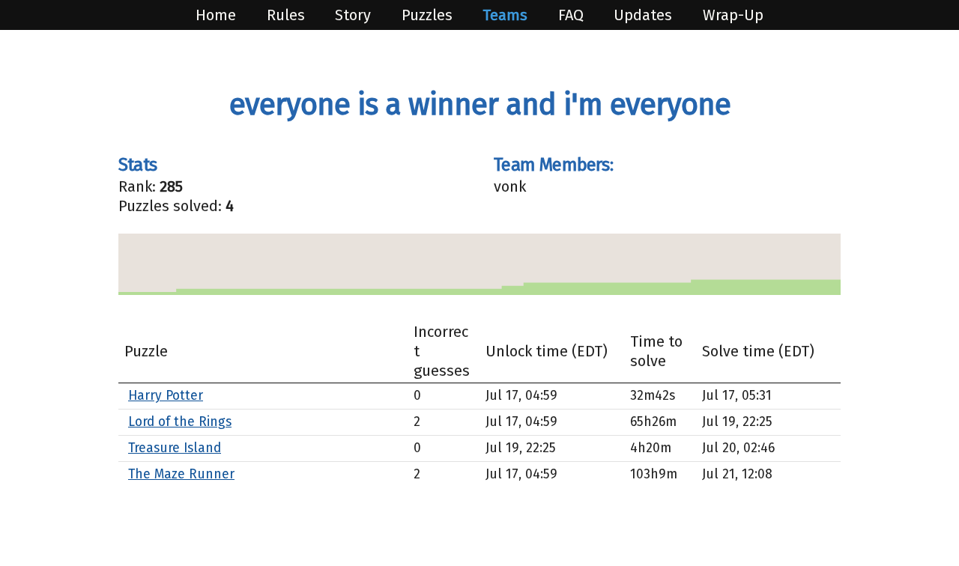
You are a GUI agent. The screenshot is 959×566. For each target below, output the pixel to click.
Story (355, 15)
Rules (288, 15)
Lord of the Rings (180, 422)
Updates (645, 15)
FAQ (572, 15)
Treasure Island (174, 448)
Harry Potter (165, 396)
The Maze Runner (181, 474)
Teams (506, 15)
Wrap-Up (733, 15)
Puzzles (429, 15)
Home (218, 15)
